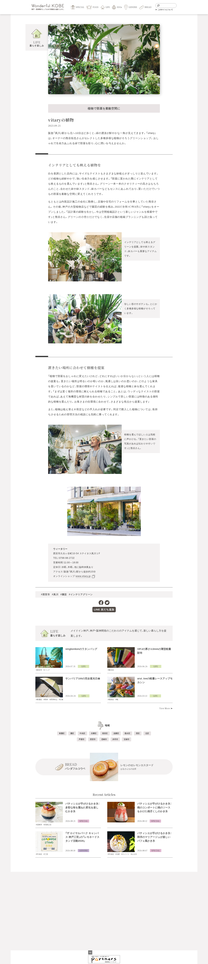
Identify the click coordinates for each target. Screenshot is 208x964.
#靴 (116, 700)
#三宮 (46, 854)
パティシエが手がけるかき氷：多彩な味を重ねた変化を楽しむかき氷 (82, 807)
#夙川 (55, 594)
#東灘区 (39, 700)
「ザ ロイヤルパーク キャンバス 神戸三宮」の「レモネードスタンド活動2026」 (82, 837)
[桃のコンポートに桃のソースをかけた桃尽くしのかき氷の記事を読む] (121, 812)
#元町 (117, 854)
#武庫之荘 (47, 825)
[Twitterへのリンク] (107, 602)
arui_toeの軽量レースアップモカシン (155, 680)
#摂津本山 (53, 700)
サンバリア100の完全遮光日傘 (82, 678)
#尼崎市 (39, 825)
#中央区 (39, 854)
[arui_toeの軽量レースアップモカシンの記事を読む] (121, 687)
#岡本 (46, 700)
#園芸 (63, 594)
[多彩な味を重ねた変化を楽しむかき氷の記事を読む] (49, 812)
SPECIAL (83, 821)
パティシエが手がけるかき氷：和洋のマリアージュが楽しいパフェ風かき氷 (154, 837)
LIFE (83, 666)
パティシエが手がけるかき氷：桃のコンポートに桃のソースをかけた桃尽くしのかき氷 (154, 807)
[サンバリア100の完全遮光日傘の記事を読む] (49, 687)
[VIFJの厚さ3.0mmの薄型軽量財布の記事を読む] (121, 657)
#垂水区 (111, 670)
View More (165, 708)
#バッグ (47, 670)
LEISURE (83, 850)
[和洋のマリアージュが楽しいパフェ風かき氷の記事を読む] (121, 841)
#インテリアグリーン (81, 594)
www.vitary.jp (83, 576)
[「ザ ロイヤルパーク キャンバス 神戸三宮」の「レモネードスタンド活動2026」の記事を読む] (49, 841)
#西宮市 (45, 594)
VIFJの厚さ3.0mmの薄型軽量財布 (154, 651)
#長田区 (111, 700)
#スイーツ (125, 854)
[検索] (158, 5)
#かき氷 (134, 854)
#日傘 (61, 700)
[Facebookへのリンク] (101, 602)
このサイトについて (165, 10)
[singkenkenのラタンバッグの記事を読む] (49, 657)
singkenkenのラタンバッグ (81, 649)
